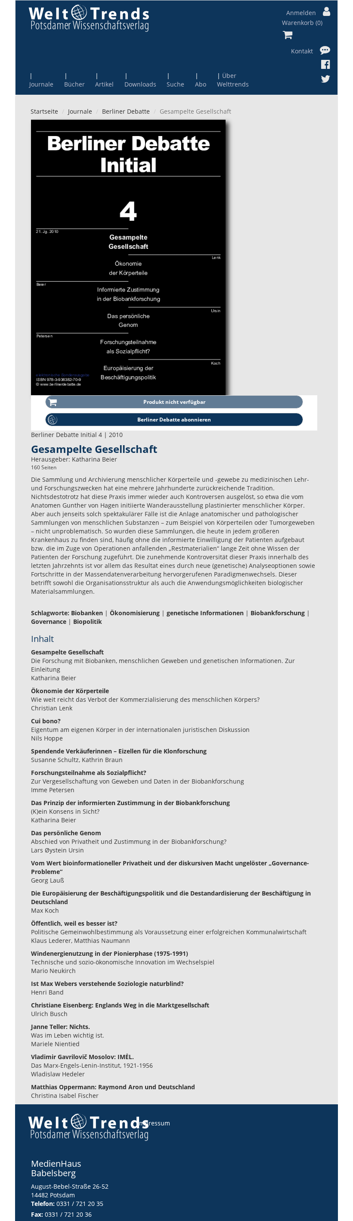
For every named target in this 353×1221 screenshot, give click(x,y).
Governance (48, 621)
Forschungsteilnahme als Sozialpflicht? (88, 773)
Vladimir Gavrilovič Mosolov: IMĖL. (82, 1057)
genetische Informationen (205, 613)
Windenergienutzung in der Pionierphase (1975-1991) (109, 953)
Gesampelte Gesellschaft (67, 652)
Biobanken (87, 613)
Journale (41, 84)
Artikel (104, 84)
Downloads (140, 84)
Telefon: (43, 1203)
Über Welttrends (233, 79)
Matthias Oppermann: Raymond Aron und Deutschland (113, 1087)
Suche (175, 84)
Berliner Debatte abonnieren (174, 419)
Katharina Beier (94, 459)
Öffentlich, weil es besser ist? (74, 923)
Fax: (37, 1214)
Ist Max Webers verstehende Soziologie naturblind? (107, 983)
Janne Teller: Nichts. (60, 1027)
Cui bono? (46, 721)
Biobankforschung (278, 613)
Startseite (44, 111)
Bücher (74, 84)
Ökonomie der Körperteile (70, 691)
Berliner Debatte (126, 111)
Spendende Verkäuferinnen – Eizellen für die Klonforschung (119, 751)
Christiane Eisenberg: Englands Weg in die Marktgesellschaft (120, 1005)
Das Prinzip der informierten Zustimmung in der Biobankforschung (130, 803)
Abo (200, 84)
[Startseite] (88, 18)
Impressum (153, 1123)
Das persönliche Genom (66, 833)
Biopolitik (87, 621)
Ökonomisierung (135, 613)
